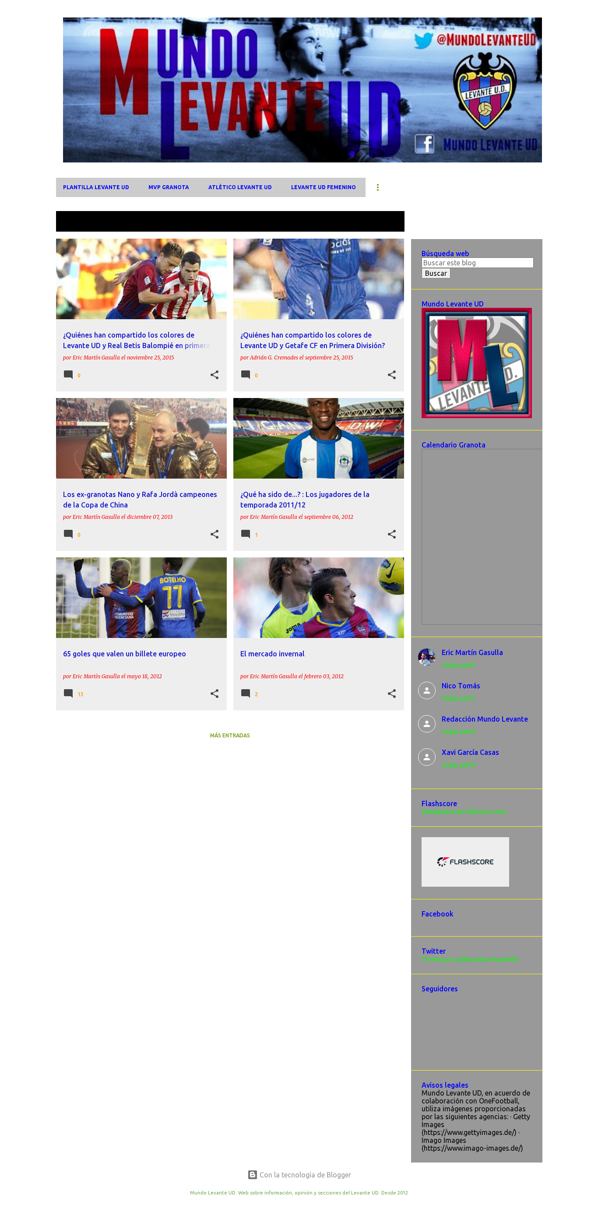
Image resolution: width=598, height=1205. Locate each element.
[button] (214, 375)
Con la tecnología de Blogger (304, 1175)
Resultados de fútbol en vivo (464, 812)
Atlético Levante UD (240, 187)
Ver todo (383, 222)
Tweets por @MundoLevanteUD (470, 959)
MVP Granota (168, 187)
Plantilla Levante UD (96, 187)
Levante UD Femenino (323, 187)
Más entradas (230, 735)
